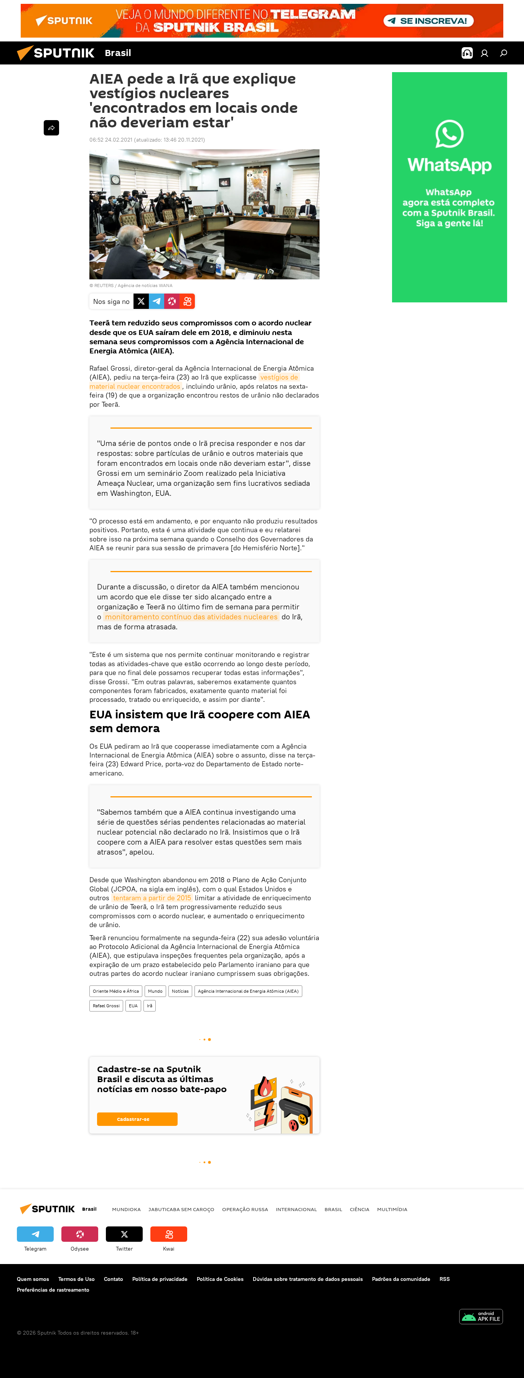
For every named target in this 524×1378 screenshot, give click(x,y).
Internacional (296, 1209)
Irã (149, 1005)
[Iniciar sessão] (484, 53)
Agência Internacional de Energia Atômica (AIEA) (248, 991)
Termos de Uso (76, 1279)
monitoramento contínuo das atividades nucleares (191, 616)
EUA (133, 1005)
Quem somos (33, 1279)
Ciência (359, 1209)
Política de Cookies (220, 1279)
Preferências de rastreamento (53, 1289)
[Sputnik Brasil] (59, 62)
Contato (113, 1279)
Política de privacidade (160, 1279)
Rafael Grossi (106, 1005)
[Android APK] (481, 1317)
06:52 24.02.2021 (110, 139)
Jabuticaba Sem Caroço (181, 1209)
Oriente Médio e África (116, 991)
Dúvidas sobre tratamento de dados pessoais (308, 1279)
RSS (445, 1279)
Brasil (333, 1209)
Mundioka (126, 1209)
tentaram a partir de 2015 (152, 897)
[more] (51, 127)
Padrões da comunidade (401, 1279)
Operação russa (245, 1209)
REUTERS (104, 285)
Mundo (155, 991)
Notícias (180, 991)
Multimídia (392, 1209)
